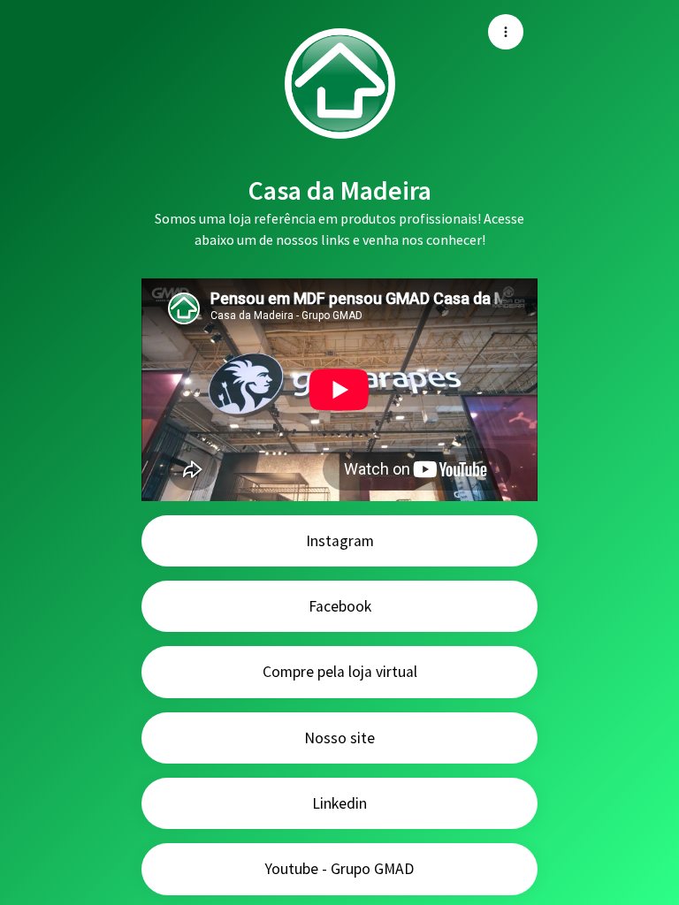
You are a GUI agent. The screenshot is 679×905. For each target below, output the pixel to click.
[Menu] (505, 31)
